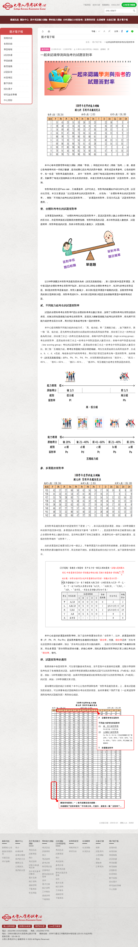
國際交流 (19, 863)
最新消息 (6, 841)
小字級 (99, 31)
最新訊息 (14, 20)
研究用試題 (47, 866)
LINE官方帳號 (129, 5)
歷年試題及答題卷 (48, 875)
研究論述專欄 (10, 94)
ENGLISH (115, 5)
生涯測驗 (86, 847)
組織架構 (19, 851)
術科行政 (96, 5)
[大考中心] (24, 7)
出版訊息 (6, 858)
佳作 (44, 880)
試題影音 (8, 72)
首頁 (87, 42)
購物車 (99, 863)
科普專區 (8, 77)
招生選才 (8, 89)
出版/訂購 (111, 20)
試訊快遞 (8, 55)
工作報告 (46, 892)
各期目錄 (8, 44)
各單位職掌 (20, 855)
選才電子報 (122, 20)
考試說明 (33, 861)
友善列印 (49, 31)
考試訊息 (33, 850)
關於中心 (24, 20)
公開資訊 (19, 866)
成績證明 (33, 885)
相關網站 (106, 5)
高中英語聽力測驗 (38, 20)
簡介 (17, 847)
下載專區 (87, 5)
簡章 (98, 847)
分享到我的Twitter (127, 31)
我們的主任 (20, 859)
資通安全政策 (25, 926)
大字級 (109, 31)
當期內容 (8, 38)
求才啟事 (6, 861)
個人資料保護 (9, 926)
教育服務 (8, 66)
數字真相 (8, 83)
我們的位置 (20, 870)
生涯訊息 (86, 851)
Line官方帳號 (54, 926)
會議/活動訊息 (7, 852)
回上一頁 (42, 31)
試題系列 (100, 851)
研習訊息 (73, 851)
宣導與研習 (89, 20)
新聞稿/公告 (7, 847)
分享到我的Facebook (122, 31)
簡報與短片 (74, 847)
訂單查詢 (100, 866)
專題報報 (8, 49)
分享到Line (132, 31)
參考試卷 (46, 863)
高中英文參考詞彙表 (35, 872)
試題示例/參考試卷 (34, 866)
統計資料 (33, 881)
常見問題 (33, 893)
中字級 (104, 31)
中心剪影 (8, 100)
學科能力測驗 (55, 20)
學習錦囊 (8, 61)
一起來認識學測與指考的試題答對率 (119, 42)
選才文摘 (33, 878)
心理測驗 (100, 855)
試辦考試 (46, 870)
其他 (98, 859)
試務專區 (33, 854)
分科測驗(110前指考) (73, 20)
